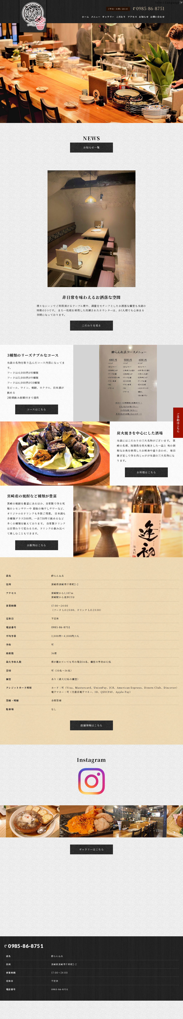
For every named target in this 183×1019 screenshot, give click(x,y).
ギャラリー (108, 16)
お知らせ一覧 (91, 147)
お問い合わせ (157, 16)
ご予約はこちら (178, 423)
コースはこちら (36, 409)
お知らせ (144, 16)
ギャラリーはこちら (91, 849)
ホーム (85, 16)
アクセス (132, 16)
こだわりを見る (91, 325)
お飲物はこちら (36, 545)
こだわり (121, 16)
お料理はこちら (146, 472)
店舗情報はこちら (91, 725)
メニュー (96, 16)
